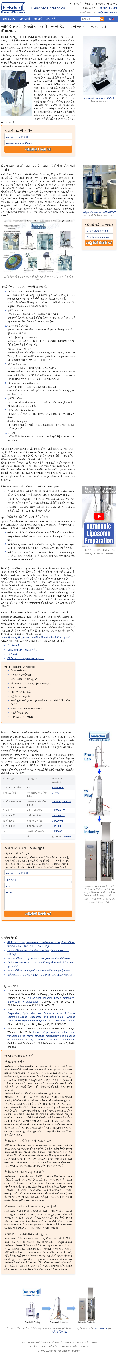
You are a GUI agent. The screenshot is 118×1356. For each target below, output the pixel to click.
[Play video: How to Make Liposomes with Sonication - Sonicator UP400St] (99, 516)
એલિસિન (12, 654)
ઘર (23, 1342)
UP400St (66, 801)
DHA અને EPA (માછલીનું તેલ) (22, 649)
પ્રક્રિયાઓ (24, 19)
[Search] (102, 19)
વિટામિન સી (13, 645)
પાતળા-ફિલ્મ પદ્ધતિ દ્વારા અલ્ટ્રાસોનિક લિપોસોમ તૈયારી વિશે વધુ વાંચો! (36, 637)
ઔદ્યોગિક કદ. (59, 1331)
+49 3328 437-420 (108, 7)
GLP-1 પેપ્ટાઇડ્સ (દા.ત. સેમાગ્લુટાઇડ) (25, 658)
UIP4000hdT (58, 815)
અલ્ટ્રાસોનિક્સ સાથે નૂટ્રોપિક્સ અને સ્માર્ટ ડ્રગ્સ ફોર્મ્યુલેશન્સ (38, 970)
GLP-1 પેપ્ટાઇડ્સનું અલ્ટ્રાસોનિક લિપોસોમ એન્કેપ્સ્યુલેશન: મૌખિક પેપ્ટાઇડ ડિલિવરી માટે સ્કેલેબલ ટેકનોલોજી (41, 944)
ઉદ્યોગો (38, 19)
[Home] (13, 7)
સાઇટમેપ (32, 1346)
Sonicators (9, 19)
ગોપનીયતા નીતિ (69, 1346)
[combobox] (90, 19)
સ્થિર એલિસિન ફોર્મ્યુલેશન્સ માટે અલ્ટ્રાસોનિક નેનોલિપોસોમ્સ (38, 958)
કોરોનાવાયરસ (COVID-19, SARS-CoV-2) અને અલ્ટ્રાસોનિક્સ (39, 974)
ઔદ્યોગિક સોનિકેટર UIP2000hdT (99, 212)
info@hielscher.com (107, 12)
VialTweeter (58, 787)
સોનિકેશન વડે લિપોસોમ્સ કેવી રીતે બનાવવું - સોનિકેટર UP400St (99, 551)
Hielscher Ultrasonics (48, 8)
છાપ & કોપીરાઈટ (49, 1346)
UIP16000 (57, 831)
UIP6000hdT (58, 820)
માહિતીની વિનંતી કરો (38, 149)
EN (109, 19)
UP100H (56, 792)
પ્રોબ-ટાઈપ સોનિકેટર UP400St (99, 98)
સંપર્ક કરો (50, 19)
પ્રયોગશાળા (101, 1328)
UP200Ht (56, 801)
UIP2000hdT (58, 810)
